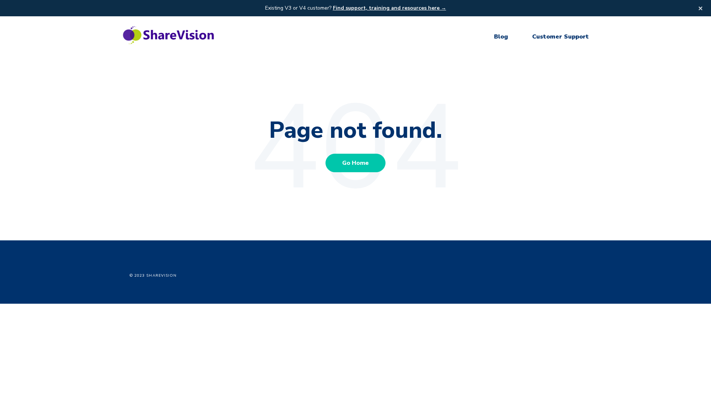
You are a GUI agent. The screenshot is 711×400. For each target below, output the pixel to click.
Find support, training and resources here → (389, 7)
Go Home (355, 163)
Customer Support (560, 37)
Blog (501, 37)
